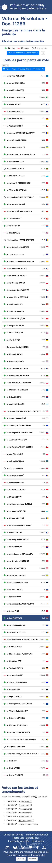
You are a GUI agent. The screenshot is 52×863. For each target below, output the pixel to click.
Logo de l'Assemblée (18, 841)
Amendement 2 (25, 805)
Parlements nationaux (37, 834)
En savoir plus (38, 855)
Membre (6, 69)
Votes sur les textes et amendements (22, 53)
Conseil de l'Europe (13, 834)
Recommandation (26, 820)
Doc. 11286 (42, 796)
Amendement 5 (25, 816)
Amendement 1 (25, 801)
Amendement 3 (25, 809)
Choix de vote (38, 69)
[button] (43, 53)
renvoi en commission (28, 824)
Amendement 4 (25, 812)
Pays (14, 69)
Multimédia (38, 841)
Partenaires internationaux (26, 838)
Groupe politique (24, 69)
